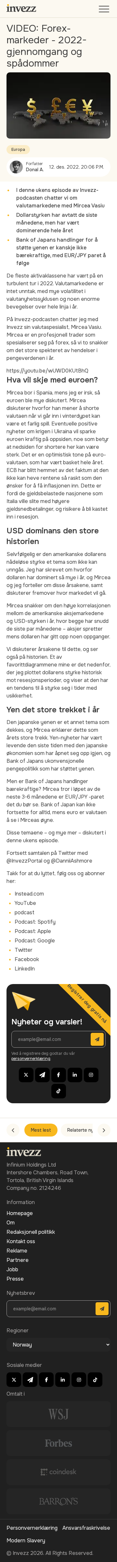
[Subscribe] (97, 1039)
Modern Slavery (25, 1540)
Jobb (12, 1269)
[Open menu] (104, 10)
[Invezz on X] (26, 1075)
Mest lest (41, 1130)
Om (10, 1222)
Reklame (16, 1250)
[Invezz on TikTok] (58, 1091)
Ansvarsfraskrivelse (86, 1528)
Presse (15, 1278)
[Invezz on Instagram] (91, 1075)
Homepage (19, 1213)
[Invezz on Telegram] (42, 1075)
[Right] (104, 1130)
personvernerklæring (30, 1058)
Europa (18, 149)
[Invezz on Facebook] (58, 1075)
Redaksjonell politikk (30, 1232)
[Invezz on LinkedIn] (75, 1075)
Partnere (17, 1260)
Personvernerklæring (32, 1528)
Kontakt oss (20, 1241)
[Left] (13, 1130)
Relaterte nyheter (86, 1130)
